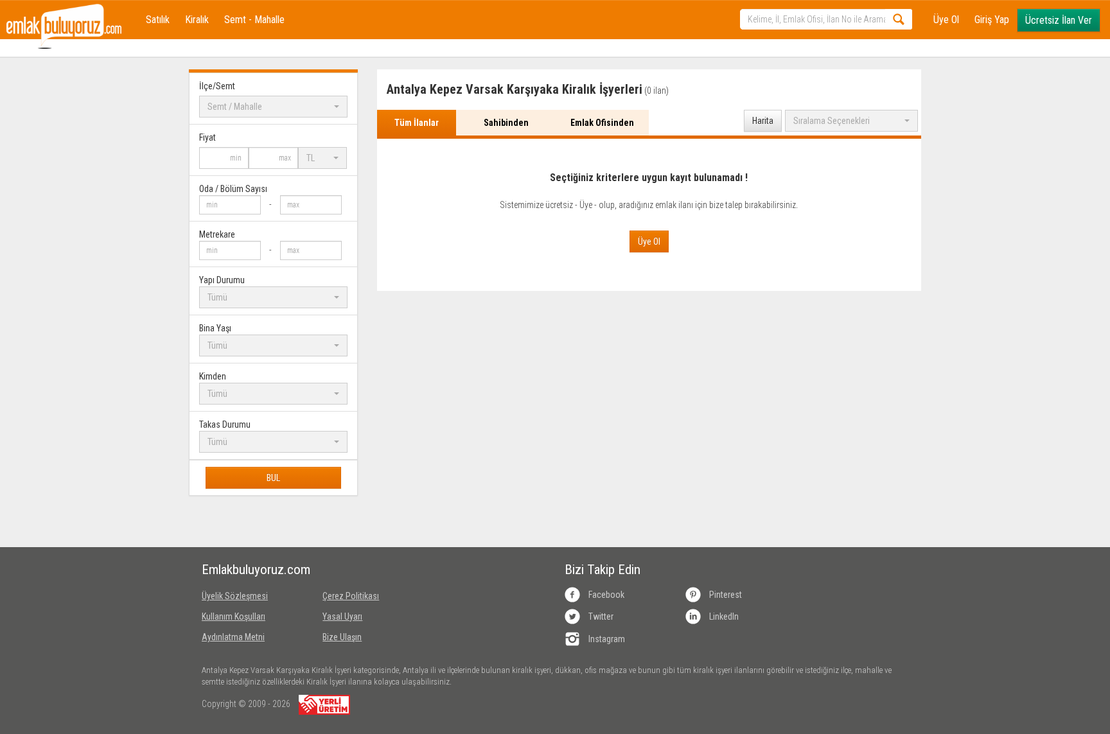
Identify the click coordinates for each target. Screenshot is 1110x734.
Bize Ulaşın (342, 637)
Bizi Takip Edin (602, 569)
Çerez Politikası (350, 596)
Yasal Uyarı (342, 616)
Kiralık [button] (197, 19)
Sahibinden (506, 123)
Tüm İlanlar (416, 123)
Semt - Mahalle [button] (254, 19)
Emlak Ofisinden (602, 123)
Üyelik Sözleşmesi (235, 596)
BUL (273, 478)
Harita (762, 121)
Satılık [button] (158, 19)
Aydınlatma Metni (233, 637)
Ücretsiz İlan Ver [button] (1058, 20)
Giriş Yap (991, 19)
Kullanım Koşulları (233, 616)
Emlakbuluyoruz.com (252, 569)
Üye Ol (946, 19)
